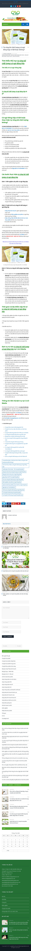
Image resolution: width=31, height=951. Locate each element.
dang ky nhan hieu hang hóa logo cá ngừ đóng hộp (14, 471)
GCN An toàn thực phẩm (7, 676)
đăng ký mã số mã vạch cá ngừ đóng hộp (12, 474)
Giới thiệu (4, 899)
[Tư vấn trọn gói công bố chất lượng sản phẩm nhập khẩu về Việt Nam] (15, 536)
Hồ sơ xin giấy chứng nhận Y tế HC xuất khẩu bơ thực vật (14, 764)
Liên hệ (3, 896)
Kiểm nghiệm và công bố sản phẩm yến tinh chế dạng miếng (15, 751)
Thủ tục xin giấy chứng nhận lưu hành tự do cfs (18, 930)
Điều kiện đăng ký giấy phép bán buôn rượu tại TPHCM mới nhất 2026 (19, 807)
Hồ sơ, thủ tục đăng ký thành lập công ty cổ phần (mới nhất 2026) (16, 3)
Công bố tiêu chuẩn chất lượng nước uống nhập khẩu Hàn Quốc (18, 938)
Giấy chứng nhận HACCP (7, 684)
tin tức (3, 715)
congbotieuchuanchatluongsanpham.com (19, 946)
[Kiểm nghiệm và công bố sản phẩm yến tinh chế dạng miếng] (15, 583)
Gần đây (11, 785)
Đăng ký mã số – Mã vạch (7, 674)
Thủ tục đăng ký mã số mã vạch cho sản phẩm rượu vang (15, 758)
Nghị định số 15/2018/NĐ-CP (9, 487)
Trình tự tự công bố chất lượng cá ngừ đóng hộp (13, 490)
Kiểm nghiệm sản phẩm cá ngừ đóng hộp (12, 482)
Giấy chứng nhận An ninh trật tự (9, 679)
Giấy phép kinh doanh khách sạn (9, 692)
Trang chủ (4, 902)
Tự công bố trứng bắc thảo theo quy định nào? (15, 434)
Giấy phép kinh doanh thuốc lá (9, 697)
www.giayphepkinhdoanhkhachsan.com (11, 882)
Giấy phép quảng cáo (7, 702)
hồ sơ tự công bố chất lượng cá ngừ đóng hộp (13, 479)
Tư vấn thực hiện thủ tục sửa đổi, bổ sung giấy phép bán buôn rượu (19, 799)
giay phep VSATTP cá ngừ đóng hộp (11, 477)
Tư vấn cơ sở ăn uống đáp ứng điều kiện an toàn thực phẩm (15, 779)
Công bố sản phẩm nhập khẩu (17, 55)
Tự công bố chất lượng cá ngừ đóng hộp (11, 492)
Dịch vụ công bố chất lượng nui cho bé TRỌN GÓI (16, 456)
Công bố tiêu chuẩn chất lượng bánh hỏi (14, 427)
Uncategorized (15, 56)
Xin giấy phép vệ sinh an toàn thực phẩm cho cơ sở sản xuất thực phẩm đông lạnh (18, 923)
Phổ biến (5, 785)
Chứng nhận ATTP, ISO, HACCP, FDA (10, 911)
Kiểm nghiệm (5, 708)
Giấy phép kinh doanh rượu (8, 695)
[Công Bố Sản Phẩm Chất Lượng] (15, 12)
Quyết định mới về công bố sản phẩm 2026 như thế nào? (16, 571)
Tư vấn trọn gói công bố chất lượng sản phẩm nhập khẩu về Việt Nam (19, 814)
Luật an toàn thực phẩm (8, 484)
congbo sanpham (7, 53)
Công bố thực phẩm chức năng (9, 666)
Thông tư (4, 713)
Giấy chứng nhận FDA (7, 682)
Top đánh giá (17, 785)
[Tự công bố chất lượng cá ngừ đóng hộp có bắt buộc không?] (15, 37)
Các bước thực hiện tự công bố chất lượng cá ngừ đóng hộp (15, 465)
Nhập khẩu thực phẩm (7, 710)
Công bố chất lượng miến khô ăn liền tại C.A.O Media (16, 432)
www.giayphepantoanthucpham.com (10, 880)
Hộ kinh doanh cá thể (7, 705)
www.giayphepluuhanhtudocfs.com (10, 884)
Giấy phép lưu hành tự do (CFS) (9, 700)
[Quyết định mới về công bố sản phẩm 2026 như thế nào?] (15, 560)
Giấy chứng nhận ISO (6, 687)
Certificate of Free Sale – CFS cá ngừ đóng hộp (13, 469)
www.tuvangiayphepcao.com (8, 878)
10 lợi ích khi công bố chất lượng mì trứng (14, 441)
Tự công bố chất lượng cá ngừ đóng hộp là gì (12, 495)
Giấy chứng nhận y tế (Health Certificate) (11, 689)
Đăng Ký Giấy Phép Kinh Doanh (9, 669)
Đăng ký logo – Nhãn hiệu (7, 671)
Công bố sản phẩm (6, 55)
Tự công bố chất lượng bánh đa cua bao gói (15, 451)
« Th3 (8, 850)
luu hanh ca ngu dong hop (21, 484)
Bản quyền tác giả (6, 656)
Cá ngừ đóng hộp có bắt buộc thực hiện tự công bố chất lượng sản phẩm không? (15, 461)
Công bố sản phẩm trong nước (9, 663)
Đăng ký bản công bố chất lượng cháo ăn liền (15, 436)
